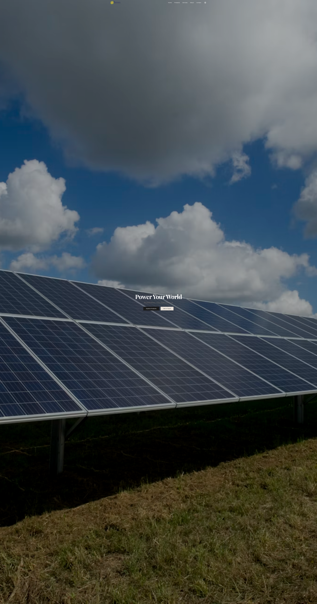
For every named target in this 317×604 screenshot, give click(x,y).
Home (170, 2)
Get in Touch (167, 308)
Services (184, 2)
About (192, 2)
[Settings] (205, 2)
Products (177, 2)
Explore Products (151, 308)
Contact (198, 2)
